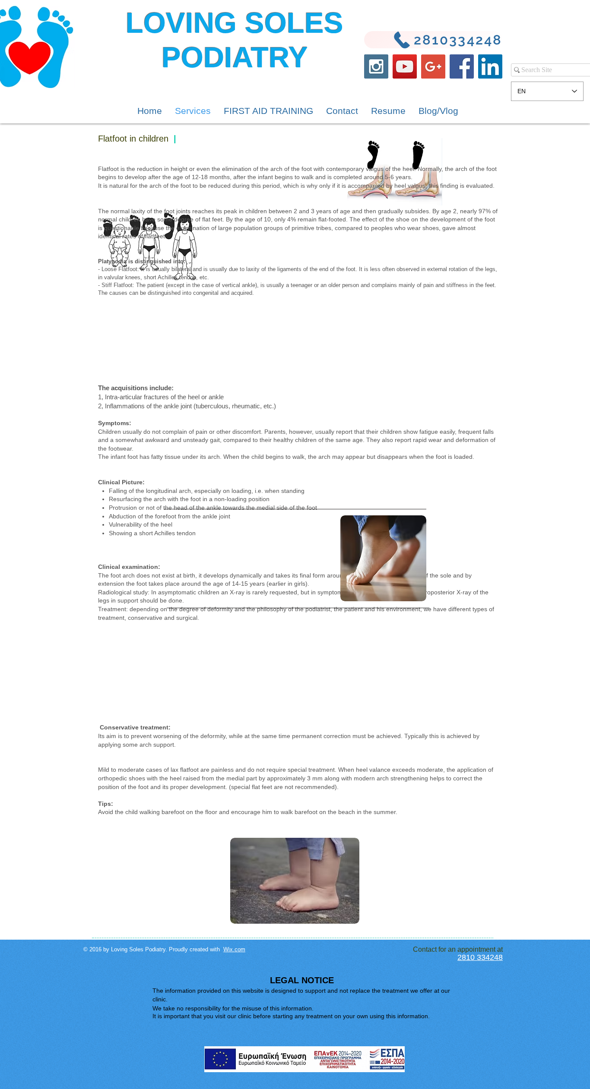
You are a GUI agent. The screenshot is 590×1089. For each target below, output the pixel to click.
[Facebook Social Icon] (462, 66)
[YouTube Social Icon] (405, 66)
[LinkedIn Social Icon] (490, 66)
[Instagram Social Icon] (376, 66)
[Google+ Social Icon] (433, 66)
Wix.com (234, 949)
